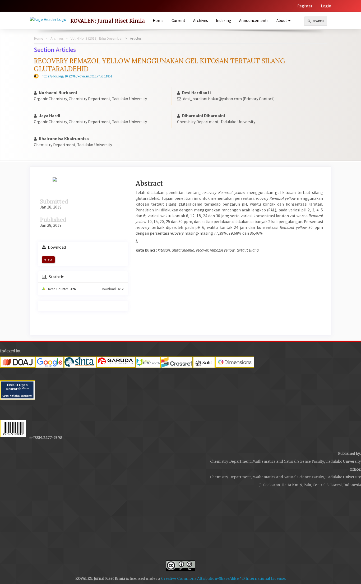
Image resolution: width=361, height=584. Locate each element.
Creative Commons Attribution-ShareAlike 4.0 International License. (223, 578)
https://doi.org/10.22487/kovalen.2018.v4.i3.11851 (77, 76)
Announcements (254, 20)
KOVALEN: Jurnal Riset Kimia (107, 21)
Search (318, 21)
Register (304, 5)
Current (178, 20)
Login (326, 5)
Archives (200, 20)
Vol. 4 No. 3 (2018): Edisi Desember (97, 38)
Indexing (223, 20)
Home (158, 20)
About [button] (282, 20)
